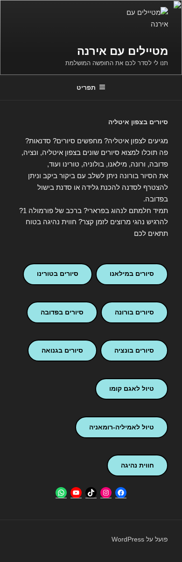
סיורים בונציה (134, 350)
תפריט (86, 87)
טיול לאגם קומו (131, 388)
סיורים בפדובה (62, 312)
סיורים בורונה (134, 312)
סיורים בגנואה (62, 350)
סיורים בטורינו (57, 273)
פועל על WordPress (140, 539)
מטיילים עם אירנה (122, 51)
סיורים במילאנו (132, 273)
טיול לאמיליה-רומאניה (121, 427)
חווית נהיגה (137, 465)
